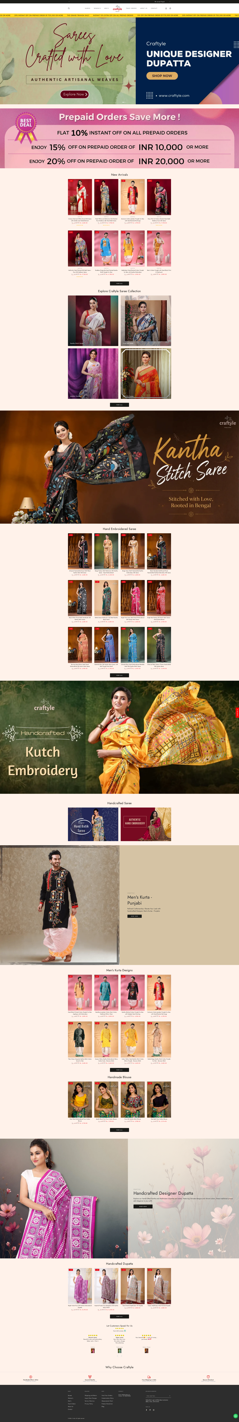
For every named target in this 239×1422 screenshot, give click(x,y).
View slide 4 (124, 101)
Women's (70, 1398)
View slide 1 (110, 101)
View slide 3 (120, 101)
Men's (69, 1401)
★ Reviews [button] (237, 712)
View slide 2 (115, 101)
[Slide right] (169, 1)
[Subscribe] (170, 1396)
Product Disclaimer (107, 1404)
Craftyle (73, 1418)
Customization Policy (108, 1398)
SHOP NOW (134, 916)
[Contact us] (235, 1416)
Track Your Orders (107, 1395)
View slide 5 (129, 101)
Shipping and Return (91, 1395)
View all (119, 283)
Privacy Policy (89, 1404)
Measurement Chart (107, 1401)
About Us (70, 1406)
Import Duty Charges (91, 1398)
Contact (70, 1409)
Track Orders (72, 1404)
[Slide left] (69, 1)
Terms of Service (89, 1401)
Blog (103, 1406)
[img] (119, 1328)
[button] (69, 8)
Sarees (70, 1395)
